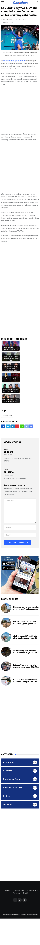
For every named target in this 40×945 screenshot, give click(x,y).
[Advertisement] (20, 113)
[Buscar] (38, 2)
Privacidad (16, 897)
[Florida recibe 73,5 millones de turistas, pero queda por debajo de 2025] (6, 626)
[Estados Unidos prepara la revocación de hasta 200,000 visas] (6, 670)
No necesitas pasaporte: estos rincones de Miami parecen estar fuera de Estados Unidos (26, 613)
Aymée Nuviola (7, 419)
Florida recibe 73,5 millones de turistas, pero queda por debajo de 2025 (25, 627)
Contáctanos (33, 894)
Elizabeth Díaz (9, 23)
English (25, 897)
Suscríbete (6, 894)
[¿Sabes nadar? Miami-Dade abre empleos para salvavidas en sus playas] (6, 641)
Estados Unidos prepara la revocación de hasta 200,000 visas (25, 671)
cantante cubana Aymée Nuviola (14, 64)
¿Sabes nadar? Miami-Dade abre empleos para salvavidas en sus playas (26, 642)
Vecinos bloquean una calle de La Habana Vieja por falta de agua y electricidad (25, 656)
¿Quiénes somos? (20, 894)
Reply (6, 453)
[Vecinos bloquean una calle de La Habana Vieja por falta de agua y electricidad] (6, 655)
